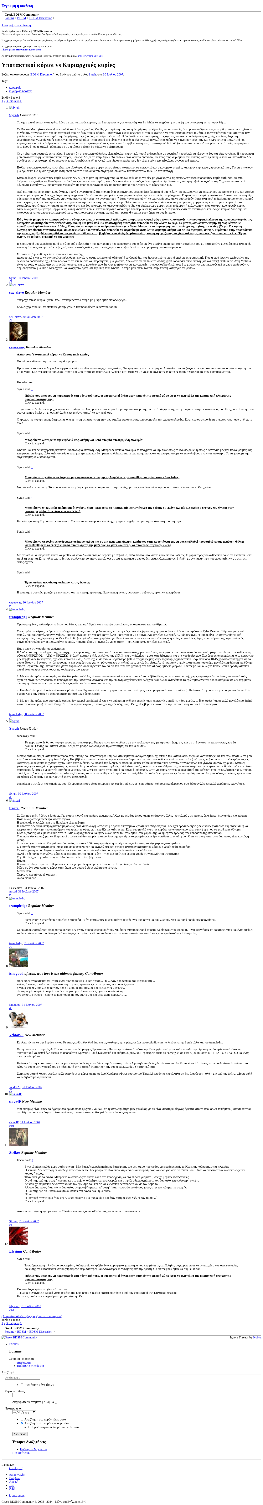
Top (11, 1485)
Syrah (92, 74)
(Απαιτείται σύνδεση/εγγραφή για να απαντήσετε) (32, 1316)
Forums (13, 1344)
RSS (12, 1488)
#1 (10, 281)
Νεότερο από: (13, 1408)
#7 (10, 946)
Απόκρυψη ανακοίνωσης (17, 25)
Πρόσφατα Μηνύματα (30, 1365)
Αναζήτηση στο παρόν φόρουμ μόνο (46, 1423)
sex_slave (16, 292)
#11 (11, 1224)
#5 (10, 797)
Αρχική (13, 1481)
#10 (11, 1125)
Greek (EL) (16, 1468)
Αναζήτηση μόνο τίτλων (39, 1384)
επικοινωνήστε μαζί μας (90, 55)
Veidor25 (16, 1035)
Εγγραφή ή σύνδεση (17, 6)
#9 (10, 1090)
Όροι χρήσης (17, 1495)
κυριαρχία (15, 87)
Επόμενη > (15, 101)
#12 (11, 1309)
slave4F (15, 1101)
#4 (10, 717)
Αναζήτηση (24, 1362)
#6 (10, 895)
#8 (10, 1008)
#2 (10, 320)
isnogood (16, 973)
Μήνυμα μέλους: (15, 1391)
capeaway (17, 347)
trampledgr (18, 617)
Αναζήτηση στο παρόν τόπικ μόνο (45, 1419)
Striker (14, 1153)
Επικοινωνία (16, 1474)
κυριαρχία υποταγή (20, 91)
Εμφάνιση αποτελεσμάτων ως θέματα (55, 1427)
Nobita (257, 1337)
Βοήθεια (14, 1478)
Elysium (15, 1251)
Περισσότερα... (21, 1452)
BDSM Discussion (41, 74)
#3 (10, 606)
